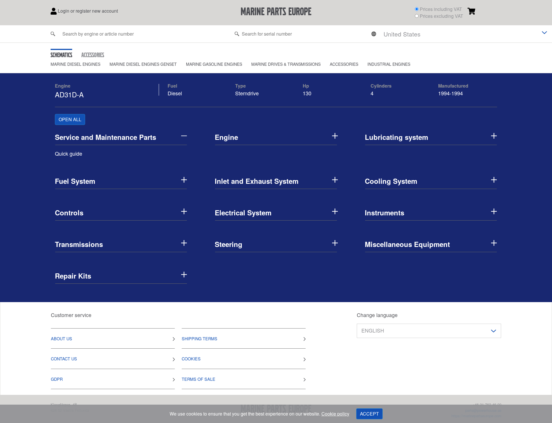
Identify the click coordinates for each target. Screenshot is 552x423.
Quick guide (68, 153)
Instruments (384, 212)
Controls (69, 212)
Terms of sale (198, 379)
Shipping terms (199, 338)
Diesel (175, 93)
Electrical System (243, 212)
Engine (62, 85)
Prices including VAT (441, 9)
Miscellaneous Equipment (407, 244)
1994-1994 (450, 93)
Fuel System (75, 181)
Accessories (344, 64)
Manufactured (453, 85)
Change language (377, 314)
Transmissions (79, 244)
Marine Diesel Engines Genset (143, 64)
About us (61, 338)
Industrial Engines (388, 64)
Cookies (191, 359)
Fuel (172, 85)
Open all (70, 119)
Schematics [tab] (61, 54)
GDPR (57, 379)
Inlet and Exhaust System (256, 181)
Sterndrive (247, 93)
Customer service (71, 314)
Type (240, 85)
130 (308, 93)
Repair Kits (73, 276)
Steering (228, 244)
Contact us (64, 359)
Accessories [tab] (92, 54)
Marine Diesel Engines (75, 64)
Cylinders (381, 85)
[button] (80, 64)
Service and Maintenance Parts (105, 137)
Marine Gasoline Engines (214, 64)
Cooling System (391, 181)
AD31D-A (69, 94)
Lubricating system (396, 137)
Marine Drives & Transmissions (286, 64)
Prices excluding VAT (441, 16)
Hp (306, 85)
